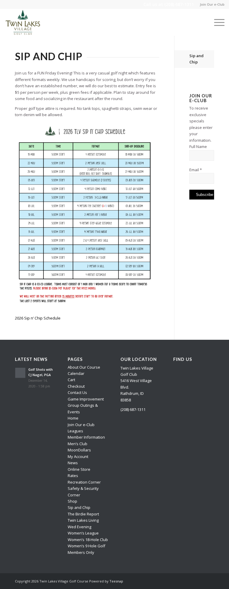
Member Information (86, 437)
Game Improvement (86, 399)
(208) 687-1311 (179, 4)
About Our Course (84, 367)
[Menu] (216, 22)
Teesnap (116, 581)
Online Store (79, 469)
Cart (71, 379)
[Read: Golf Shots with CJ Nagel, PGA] (20, 372)
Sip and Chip (196, 59)
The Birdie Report (83, 514)
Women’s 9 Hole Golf (86, 546)
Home (73, 418)
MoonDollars (79, 450)
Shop (72, 501)
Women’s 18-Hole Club (88, 539)
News (73, 462)
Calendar (76, 373)
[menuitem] (211, 4)
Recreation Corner (84, 482)
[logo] (22, 22)
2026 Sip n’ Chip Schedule (38, 318)
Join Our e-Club (212, 4)
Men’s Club (77, 443)
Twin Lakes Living (83, 520)
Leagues (75, 431)
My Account (78, 456)
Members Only (81, 552)
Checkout (76, 386)
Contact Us (77, 392)
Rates (73, 475)
